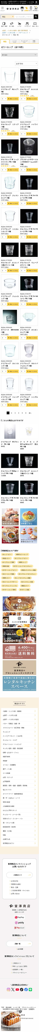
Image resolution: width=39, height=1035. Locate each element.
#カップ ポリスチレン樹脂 (22, 578)
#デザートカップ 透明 (9, 589)
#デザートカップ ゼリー (10, 570)
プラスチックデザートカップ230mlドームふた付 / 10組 (29, 161)
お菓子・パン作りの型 (8, 32)
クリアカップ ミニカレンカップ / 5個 (10, 230)
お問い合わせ (15, 893)
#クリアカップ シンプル (10, 586)
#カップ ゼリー (7, 554)
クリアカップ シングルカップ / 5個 (29, 398)
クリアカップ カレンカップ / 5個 (10, 364)
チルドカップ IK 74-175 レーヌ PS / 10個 (29, 230)
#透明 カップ (22, 562)
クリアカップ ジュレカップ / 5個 (10, 297)
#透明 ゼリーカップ (22, 554)
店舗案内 (31, 1009)
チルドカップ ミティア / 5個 (10, 125)
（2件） (13, 131)
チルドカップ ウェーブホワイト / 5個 (29, 263)
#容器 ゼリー (6, 558)
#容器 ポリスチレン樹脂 (28, 570)
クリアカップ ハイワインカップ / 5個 (29, 125)
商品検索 (8, 1007)
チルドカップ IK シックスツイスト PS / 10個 (10, 160)
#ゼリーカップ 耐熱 (8, 574)
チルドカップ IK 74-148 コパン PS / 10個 (29, 297)
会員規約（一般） (18, 969)
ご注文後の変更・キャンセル (20, 890)
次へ (30, 413)
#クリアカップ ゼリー (21, 558)
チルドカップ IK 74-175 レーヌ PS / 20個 (29, 196)
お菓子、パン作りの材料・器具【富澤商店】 (15, 30)
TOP (2, 1007)
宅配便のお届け (16, 884)
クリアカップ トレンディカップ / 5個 (10, 398)
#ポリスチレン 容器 (27, 582)
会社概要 (20, 949)
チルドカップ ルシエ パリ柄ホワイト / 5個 (10, 263)
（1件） (32, 96)
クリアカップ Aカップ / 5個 (10, 90)
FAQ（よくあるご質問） (20, 966)
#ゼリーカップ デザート (10, 582)
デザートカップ (23, 32)
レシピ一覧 (16, 1007)
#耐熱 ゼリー (25, 586)
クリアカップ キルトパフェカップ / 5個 (29, 364)
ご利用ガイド (17, 963)
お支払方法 (14, 881)
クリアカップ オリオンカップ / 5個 (29, 331)
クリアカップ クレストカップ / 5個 (10, 196)
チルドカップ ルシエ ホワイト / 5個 (29, 90)
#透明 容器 (6, 566)
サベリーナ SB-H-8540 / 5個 (10, 331)
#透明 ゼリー (6, 578)
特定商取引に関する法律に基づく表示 (15, 1009)
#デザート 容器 (24, 589)
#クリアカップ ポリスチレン (27, 574)
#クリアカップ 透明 (8, 562)
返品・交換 (14, 887)
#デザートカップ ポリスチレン (23, 566)
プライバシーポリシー (20, 973)
